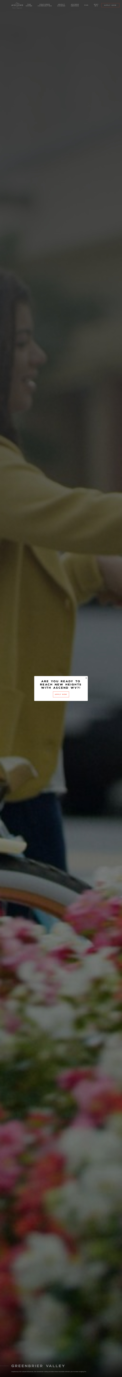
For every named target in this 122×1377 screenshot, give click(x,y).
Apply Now (61, 694)
